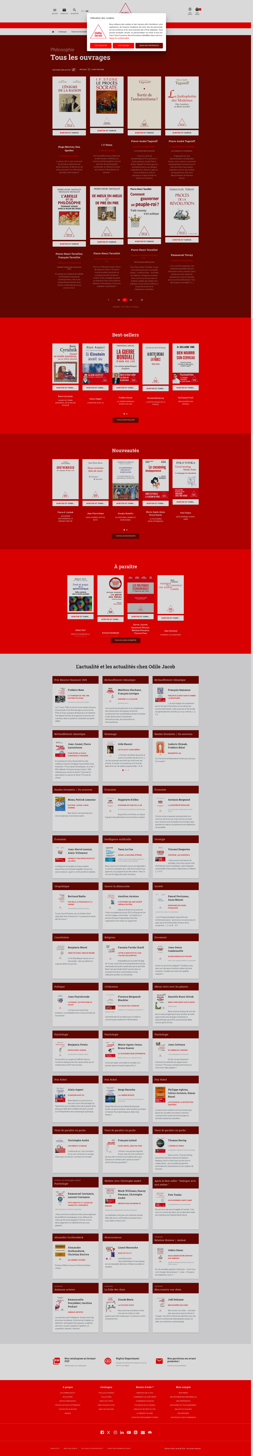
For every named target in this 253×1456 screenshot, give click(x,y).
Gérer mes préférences (149, 45)
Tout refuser (123, 45)
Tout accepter (101, 45)
